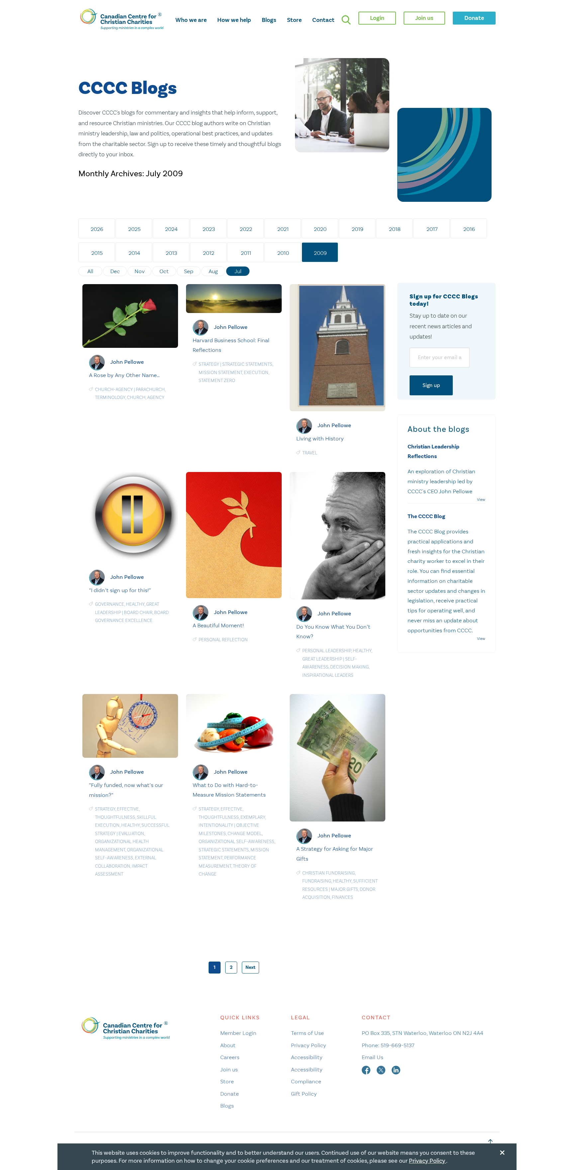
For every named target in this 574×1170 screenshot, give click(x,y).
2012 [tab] (208, 253)
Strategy (209, 364)
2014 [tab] (134, 253)
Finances (342, 897)
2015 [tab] (97, 253)
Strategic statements (247, 364)
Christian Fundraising (328, 873)
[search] (346, 20)
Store (294, 20)
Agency (155, 397)
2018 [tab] (395, 229)
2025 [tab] (134, 229)
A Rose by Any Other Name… (124, 375)
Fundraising (316, 881)
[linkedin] (396, 1069)
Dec (115, 271)
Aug (213, 271)
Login (377, 18)
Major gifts (344, 889)
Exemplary (252, 817)
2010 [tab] (283, 253)
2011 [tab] (246, 253)
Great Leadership (322, 659)
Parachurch (150, 389)
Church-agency (114, 389)
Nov (140, 271)
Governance (109, 604)
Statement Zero (217, 380)
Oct (164, 271)
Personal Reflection (223, 640)
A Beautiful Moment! (218, 625)
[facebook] (367, 1069)
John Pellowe (127, 361)
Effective (128, 809)
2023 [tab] (209, 229)
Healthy (135, 604)
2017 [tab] (432, 229)
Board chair (138, 612)
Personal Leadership (326, 651)
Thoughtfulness (115, 817)
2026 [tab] (97, 229)
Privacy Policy (308, 1045)
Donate (229, 1093)
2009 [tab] (320, 253)
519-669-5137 (397, 1045)
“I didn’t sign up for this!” (120, 590)
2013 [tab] (171, 253)
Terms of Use (307, 1033)
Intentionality (216, 825)
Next (250, 967)
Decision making (349, 667)
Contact (323, 20)
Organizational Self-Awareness (236, 841)
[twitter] (382, 1069)
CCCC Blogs (127, 88)
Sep (188, 271)
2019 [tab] (357, 229)
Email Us (372, 1057)
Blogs (269, 20)
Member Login (238, 1033)
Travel (309, 453)
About (228, 1045)
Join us (229, 1069)
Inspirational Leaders (327, 675)
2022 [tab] (246, 229)
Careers (229, 1057)
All (90, 271)
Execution (256, 372)
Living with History (320, 438)
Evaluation (131, 833)
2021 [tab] (283, 229)
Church (136, 397)
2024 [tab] (171, 229)
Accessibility (307, 1057)
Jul (238, 271)
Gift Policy (304, 1093)
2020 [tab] (320, 229)
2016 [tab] (469, 229)
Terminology (110, 397)
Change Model (245, 833)
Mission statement (220, 372)
